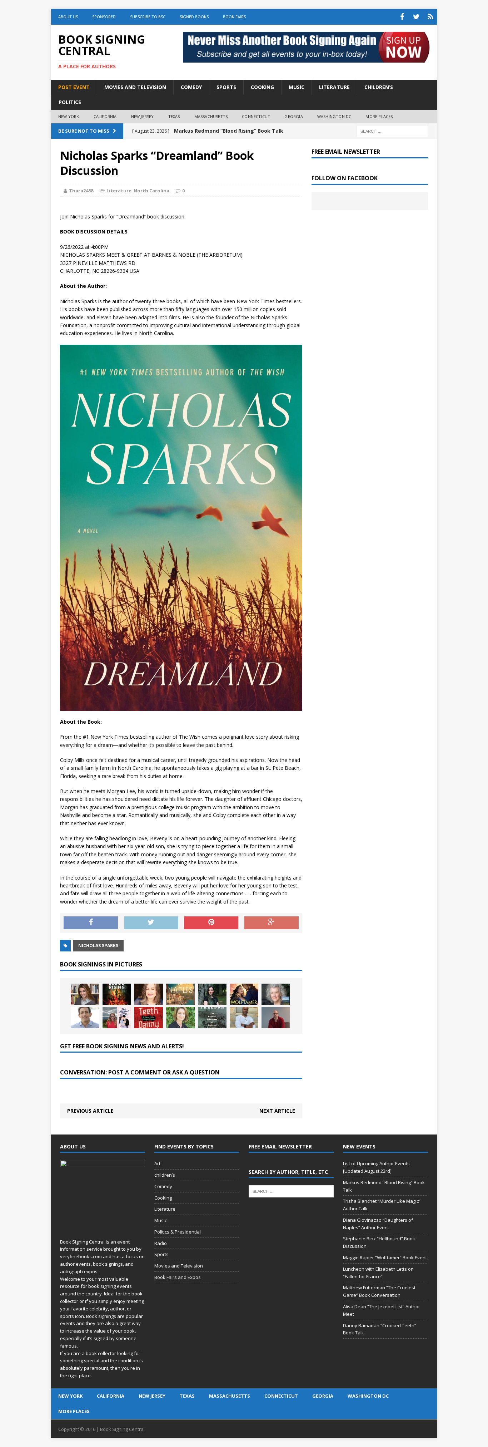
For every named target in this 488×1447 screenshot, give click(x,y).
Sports (161, 1254)
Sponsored (104, 16)
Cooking (163, 1198)
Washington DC (334, 116)
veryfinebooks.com (81, 1256)
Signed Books (194, 16)
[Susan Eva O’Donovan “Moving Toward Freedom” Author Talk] (212, 1017)
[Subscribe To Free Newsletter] (430, 17)
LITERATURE (334, 87)
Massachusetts (211, 116)
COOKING (262, 87)
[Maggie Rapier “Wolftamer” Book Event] (244, 994)
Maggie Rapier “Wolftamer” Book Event (385, 1257)
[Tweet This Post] (151, 922)
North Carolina (151, 190)
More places (379, 116)
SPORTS (226, 87)
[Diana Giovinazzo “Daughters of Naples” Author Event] (180, 994)
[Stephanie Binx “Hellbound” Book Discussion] (212, 994)
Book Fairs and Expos (177, 1277)
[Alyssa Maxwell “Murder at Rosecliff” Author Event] (180, 1017)
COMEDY (191, 87)
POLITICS (70, 102)
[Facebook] (401, 17)
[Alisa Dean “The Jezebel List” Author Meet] (117, 1017)
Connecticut (256, 116)
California (105, 116)
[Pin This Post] (211, 922)
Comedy (163, 1186)
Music (160, 1220)
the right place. (76, 1375)
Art (157, 1163)
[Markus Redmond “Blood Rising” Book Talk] (117, 994)
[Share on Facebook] (91, 922)
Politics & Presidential (177, 1232)
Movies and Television (135, 87)
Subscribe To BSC (147, 16)
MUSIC (296, 87)
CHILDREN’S (378, 87)
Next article (277, 1110)
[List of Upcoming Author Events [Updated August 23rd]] (85, 994)
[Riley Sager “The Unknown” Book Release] (276, 1017)
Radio (160, 1243)
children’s (164, 1175)
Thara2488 (81, 190)
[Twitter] (416, 17)
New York (68, 116)
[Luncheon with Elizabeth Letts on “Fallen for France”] (276, 994)
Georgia (293, 116)
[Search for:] (392, 130)
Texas (174, 116)
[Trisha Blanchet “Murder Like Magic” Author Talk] (148, 994)
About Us (68, 16)
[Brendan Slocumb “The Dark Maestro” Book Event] (244, 1017)
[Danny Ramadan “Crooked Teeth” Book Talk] (148, 1017)
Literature (118, 190)
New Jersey (142, 116)
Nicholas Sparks (98, 945)
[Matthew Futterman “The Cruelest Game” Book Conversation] (85, 1017)
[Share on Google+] (271, 922)
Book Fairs (234, 16)
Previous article (90, 1110)
